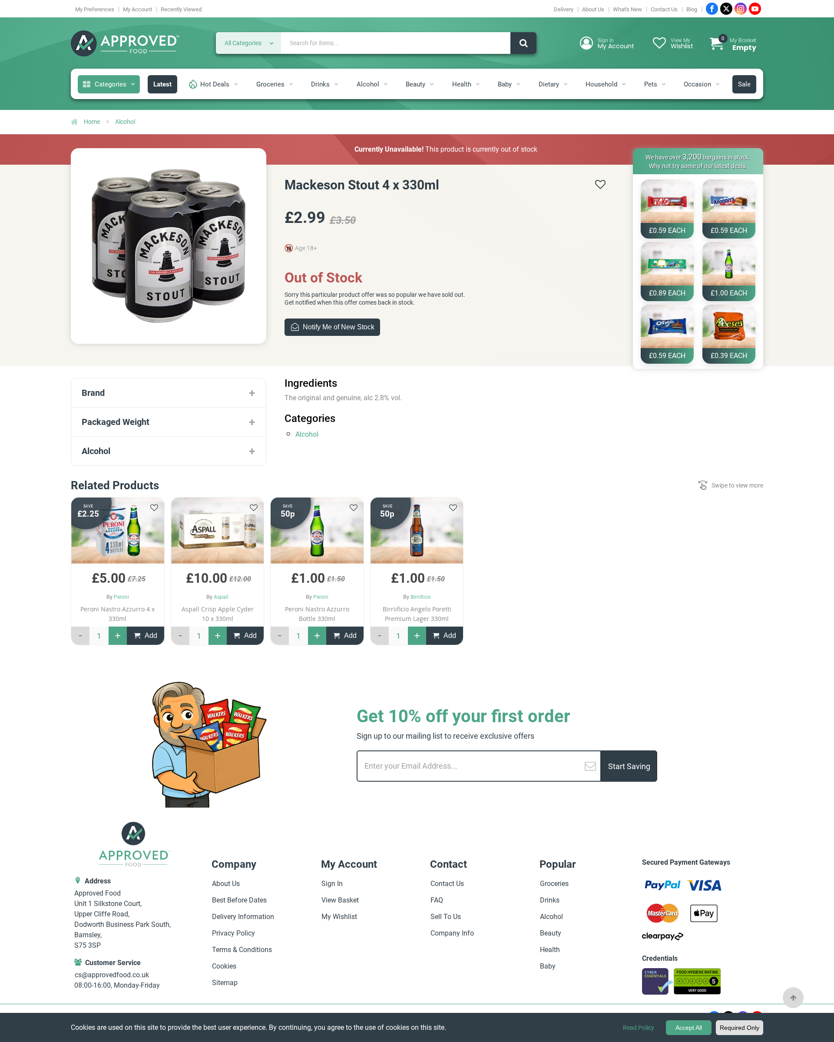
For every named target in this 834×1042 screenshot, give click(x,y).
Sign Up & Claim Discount (337, 588)
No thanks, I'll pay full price (337, 614)
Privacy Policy (336, 629)
